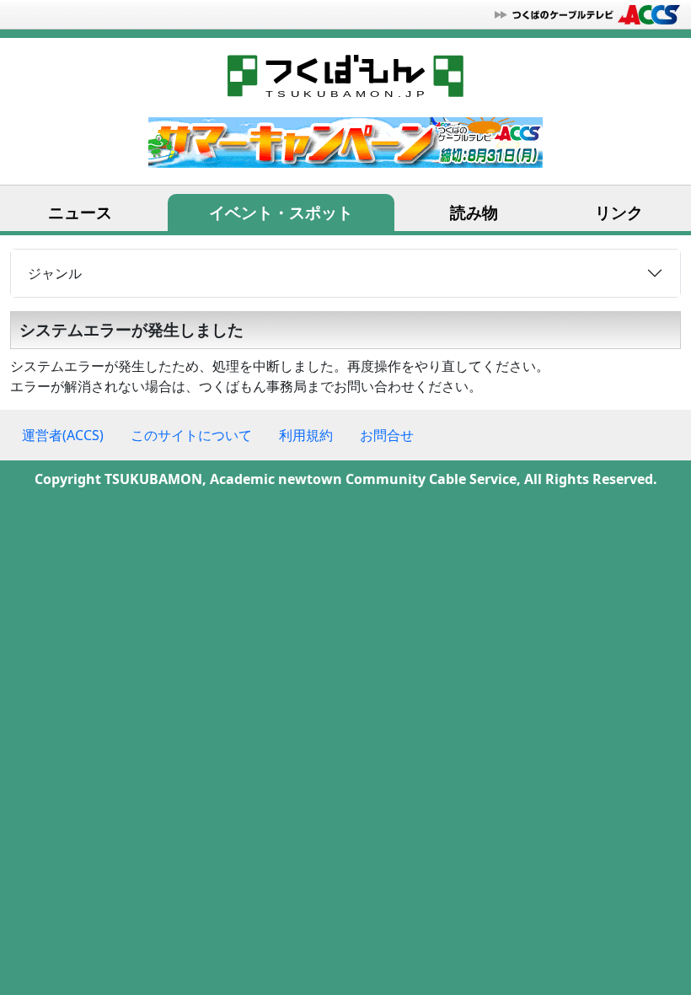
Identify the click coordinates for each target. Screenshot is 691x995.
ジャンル (55, 273)
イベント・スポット (281, 212)
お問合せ (387, 435)
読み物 (474, 212)
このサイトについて (191, 435)
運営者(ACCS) (63, 435)
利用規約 (306, 435)
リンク (619, 212)
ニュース (80, 212)
